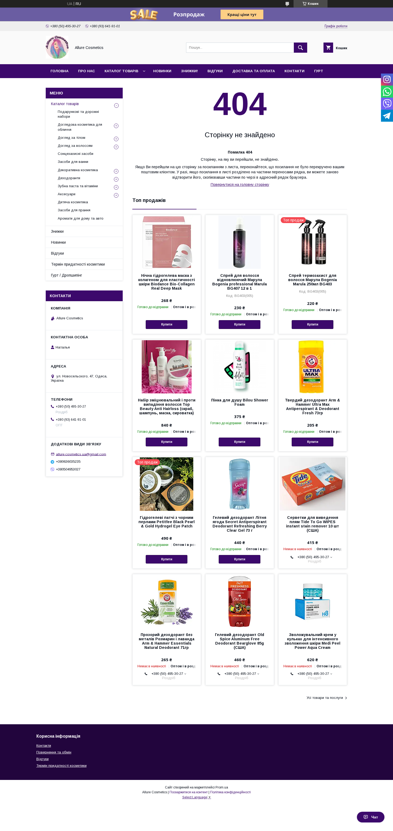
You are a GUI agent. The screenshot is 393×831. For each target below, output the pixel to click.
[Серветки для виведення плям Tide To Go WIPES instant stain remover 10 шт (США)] (313, 484)
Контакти (294, 71)
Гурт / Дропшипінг (66, 275)
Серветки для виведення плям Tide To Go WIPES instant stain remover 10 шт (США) (312, 524)
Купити (166, 324)
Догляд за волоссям (75, 146)
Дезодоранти (69, 178)
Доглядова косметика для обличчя (80, 126)
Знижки (57, 231)
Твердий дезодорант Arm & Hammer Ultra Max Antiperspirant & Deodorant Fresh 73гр (312, 406)
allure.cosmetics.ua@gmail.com (81, 454)
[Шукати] (300, 48)
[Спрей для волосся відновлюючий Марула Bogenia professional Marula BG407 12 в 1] (240, 242)
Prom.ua (221, 787)
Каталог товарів (121, 71)
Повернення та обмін (53, 752)
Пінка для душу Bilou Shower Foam (239, 402)
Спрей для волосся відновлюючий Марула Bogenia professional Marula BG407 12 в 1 (239, 281)
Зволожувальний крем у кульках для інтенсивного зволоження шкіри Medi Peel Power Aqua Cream (312, 641)
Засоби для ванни (73, 162)
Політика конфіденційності (230, 792)
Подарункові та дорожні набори (78, 114)
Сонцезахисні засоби (75, 154)
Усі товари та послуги (325, 698)
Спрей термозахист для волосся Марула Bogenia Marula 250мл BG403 (312, 279)
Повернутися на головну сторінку (240, 184)
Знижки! (189, 71)
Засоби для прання (74, 210)
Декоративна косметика (78, 170)
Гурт (318, 71)
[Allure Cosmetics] (57, 57)
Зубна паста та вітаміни (78, 186)
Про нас (86, 71)
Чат (374, 817)
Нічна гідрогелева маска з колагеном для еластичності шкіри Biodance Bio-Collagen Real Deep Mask (166, 281)
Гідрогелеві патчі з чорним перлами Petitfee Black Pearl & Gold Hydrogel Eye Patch (166, 521)
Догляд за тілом (71, 138)
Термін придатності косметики (78, 264)
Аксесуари (66, 194)
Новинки (162, 71)
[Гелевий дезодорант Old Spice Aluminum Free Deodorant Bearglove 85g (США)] (240, 601)
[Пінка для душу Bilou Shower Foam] (240, 366)
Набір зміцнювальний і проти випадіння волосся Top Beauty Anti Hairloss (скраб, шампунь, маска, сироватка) (166, 406)
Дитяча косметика (73, 202)
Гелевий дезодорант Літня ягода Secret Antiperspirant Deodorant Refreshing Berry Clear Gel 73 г (240, 524)
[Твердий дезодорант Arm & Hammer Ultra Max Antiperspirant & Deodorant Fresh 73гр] (313, 366)
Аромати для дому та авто (80, 218)
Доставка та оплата (253, 71)
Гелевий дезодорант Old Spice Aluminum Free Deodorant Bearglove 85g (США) (239, 641)
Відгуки (215, 71)
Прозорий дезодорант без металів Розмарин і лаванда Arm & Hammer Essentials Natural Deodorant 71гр (166, 641)
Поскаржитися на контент (188, 792)
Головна (59, 71)
